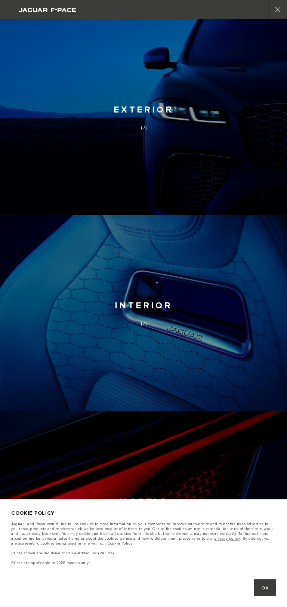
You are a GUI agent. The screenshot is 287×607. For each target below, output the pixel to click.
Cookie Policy (120, 543)
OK (265, 588)
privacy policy (227, 538)
